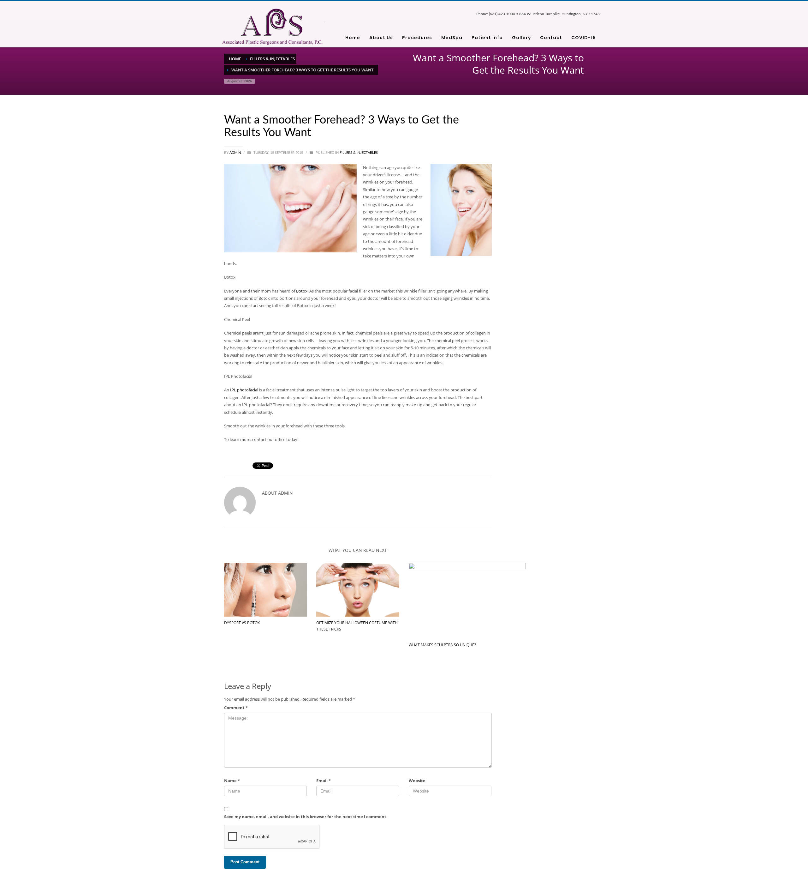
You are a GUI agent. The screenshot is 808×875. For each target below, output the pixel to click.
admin (235, 152)
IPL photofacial (244, 390)
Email (323, 780)
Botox (301, 291)
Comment (236, 707)
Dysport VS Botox (242, 622)
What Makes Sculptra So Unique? (442, 645)
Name (232, 780)
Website (417, 780)
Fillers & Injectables (359, 152)
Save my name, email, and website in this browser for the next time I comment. (306, 816)
